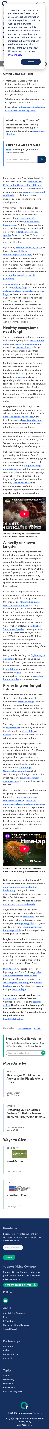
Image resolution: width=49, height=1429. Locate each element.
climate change (26, 701)
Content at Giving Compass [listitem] (16, 1324)
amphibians (11, 669)
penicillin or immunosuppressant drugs (17, 252)
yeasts (18, 343)
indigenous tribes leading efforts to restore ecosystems (25, 108)
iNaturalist (28, 916)
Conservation (24, 1028)
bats (18, 672)
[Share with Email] (45, 64)
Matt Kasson (9, 968)
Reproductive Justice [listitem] (12, 1391)
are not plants (23, 347)
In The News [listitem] (9, 1321)
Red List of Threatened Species (22, 627)
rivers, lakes (28, 731)
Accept (31, 62)
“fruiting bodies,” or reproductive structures (21, 603)
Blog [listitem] (5, 1317)
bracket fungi (37, 340)
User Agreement (24, 1424)
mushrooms (31, 343)
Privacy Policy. (15, 54)
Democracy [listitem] (8, 1379)
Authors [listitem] (6, 1350)
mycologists (12, 283)
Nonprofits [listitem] (8, 1346)
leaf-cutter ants (21, 482)
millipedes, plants (12, 290)
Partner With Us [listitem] (10, 1354)
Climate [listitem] (7, 1375)
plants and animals (32, 420)
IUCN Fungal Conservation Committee (17, 769)
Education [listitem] (8, 1383)
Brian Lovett (30, 975)
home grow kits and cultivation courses (20, 798)
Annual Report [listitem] (10, 1328)
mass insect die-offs (25, 218)
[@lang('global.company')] (5, 3)
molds (6, 343)
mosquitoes (28, 290)
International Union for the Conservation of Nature (22, 183)
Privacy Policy (24, 1421)
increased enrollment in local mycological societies (24, 802)
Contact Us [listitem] (8, 1358)
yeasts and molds (25, 904)
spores (21, 376)
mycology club (26, 923)
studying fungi (19, 287)
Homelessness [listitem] (9, 1387)
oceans (7, 734)
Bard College (19, 989)
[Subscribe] (43, 1053)
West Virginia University (15, 982)
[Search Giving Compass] (37, 4)
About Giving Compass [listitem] (14, 1313)
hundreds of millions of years (18, 416)
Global (37, 1028)
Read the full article (13, 1018)
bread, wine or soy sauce (29, 247)
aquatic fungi (13, 727)
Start (8, 149)
